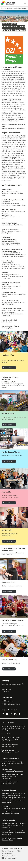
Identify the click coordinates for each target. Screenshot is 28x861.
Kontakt (4, 851)
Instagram (11, 713)
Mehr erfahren (7, 368)
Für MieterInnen (9, 701)
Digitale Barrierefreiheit (9, 856)
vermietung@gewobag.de (14, 771)
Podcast (19, 713)
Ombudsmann (7, 853)
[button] (3, 858)
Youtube (7, 713)
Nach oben (25, 680)
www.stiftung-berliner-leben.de (12, 128)
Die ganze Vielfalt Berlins (8, 8)
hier (9, 802)
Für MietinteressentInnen (12, 704)
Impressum (11, 851)
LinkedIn (15, 713)
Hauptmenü (25, 3)
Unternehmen (18, 848)
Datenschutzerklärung (9, 858)
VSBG (18, 851)
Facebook (3, 713)
